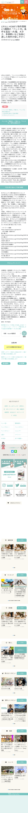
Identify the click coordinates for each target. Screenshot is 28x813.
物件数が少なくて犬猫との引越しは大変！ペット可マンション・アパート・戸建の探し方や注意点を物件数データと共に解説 (13, 327)
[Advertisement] (14, 58)
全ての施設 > (18, 438)
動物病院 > (18, 423)
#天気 (15, 415)
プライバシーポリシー (16, 793)
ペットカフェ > (5, 431)
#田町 (6, 406)
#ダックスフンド (11, 409)
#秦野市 (7, 412)
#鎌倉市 (22, 409)
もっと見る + (21, 540)
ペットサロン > (5, 427)
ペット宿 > (4, 423)
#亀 (18, 409)
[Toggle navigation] (26, 2)
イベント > (18, 434)
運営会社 (10, 793)
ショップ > (18, 431)
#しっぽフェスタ (14, 406)
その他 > (3, 438)
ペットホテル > (19, 427)
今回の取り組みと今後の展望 (10, 113)
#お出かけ (13, 412)
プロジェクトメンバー (8, 115)
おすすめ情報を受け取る (13, 347)
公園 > (3, 434)
